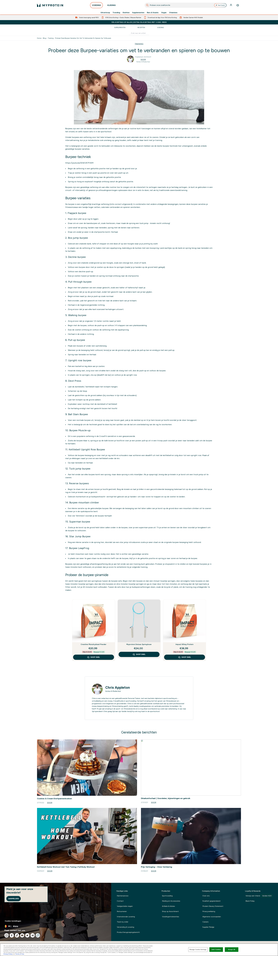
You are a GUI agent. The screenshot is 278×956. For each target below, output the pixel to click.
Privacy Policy (7, 954)
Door (143, 59)
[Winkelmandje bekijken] (237, 5)
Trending (116, 12)
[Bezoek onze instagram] (6, 935)
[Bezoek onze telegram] (32, 935)
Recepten (141, 27)
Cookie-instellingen (13, 921)
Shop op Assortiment (170, 911)
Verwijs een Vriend (259, 896)
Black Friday (250, 901)
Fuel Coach (221, 5)
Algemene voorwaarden (211, 917)
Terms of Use (19, 954)
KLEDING (111, 5)
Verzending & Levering (125, 927)
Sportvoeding (167, 896)
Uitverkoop (105, 12)
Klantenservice (122, 896)
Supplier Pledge (208, 927)
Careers (205, 922)
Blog (44, 38)
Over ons (206, 896)
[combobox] (186, 5)
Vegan (163, 12)
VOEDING (96, 5)
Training (51, 38)
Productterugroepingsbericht (128, 932)
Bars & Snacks (153, 12)
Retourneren (122, 911)
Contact (120, 901)
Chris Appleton (117, 687)
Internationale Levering (126, 917)
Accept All (231, 949)
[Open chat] (38, 935)
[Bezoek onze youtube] (22, 935)
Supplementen (138, 12)
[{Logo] (50, 5)
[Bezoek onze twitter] (27, 935)
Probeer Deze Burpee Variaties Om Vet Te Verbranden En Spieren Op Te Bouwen (83, 38)
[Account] (231, 5)
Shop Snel (95, 657)
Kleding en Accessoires (171, 901)
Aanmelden (13, 899)
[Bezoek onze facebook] (12, 935)
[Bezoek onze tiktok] (17, 935)
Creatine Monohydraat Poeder (93, 644)
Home (39, 38)
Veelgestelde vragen (125, 906)
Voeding (160, 27)
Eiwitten (126, 12)
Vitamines (173, 12)
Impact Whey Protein (184, 644)
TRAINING (139, 44)
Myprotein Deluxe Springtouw (138, 644)
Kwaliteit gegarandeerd (211, 901)
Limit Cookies (216, 949)
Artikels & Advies (168, 906)
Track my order (122, 922)
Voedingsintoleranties (170, 917)
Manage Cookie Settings (197, 949)
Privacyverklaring (208, 911)
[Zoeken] (147, 5)
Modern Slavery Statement (212, 906)
